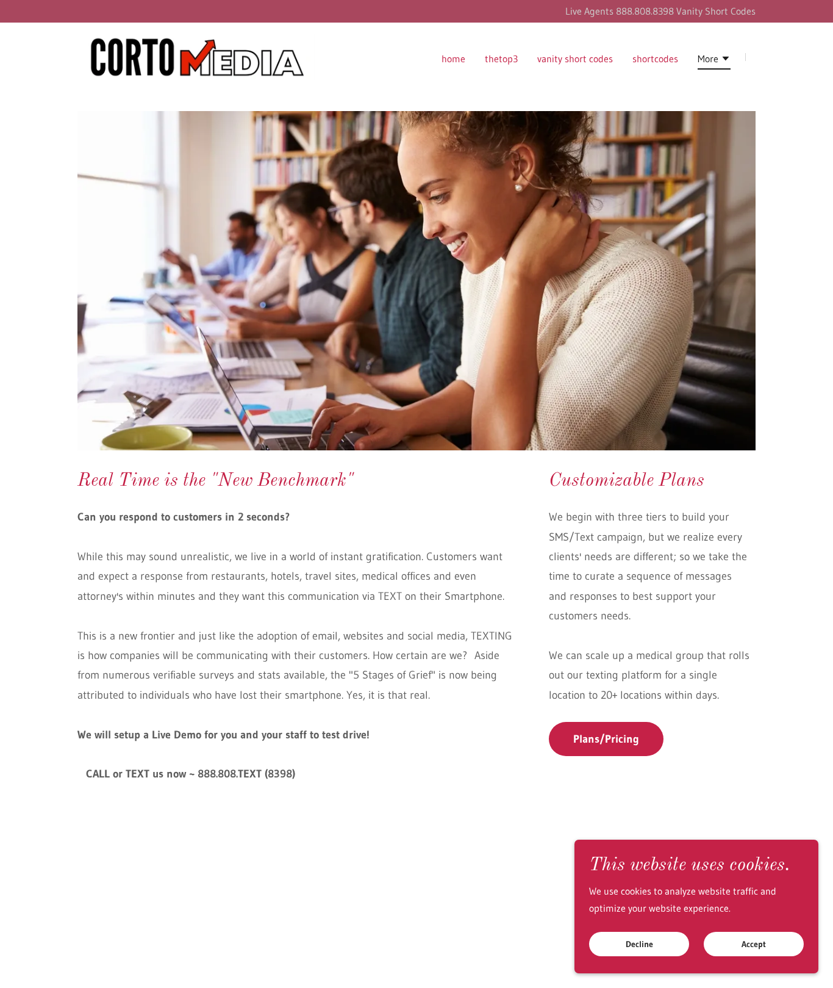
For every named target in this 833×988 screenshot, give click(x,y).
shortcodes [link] (655, 58)
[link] (196, 55)
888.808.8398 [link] (645, 11)
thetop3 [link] (501, 58)
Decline (639, 944)
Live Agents (590, 11)
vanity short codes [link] (575, 58)
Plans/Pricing (606, 739)
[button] (714, 60)
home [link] (453, 58)
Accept (754, 944)
